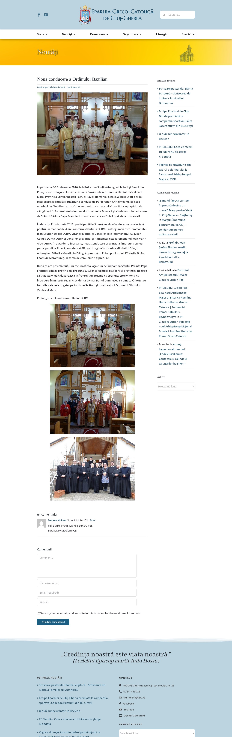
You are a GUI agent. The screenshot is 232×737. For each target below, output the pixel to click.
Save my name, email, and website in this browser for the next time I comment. (90, 613)
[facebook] (39, 15)
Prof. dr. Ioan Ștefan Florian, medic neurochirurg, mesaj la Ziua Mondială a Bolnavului (173, 252)
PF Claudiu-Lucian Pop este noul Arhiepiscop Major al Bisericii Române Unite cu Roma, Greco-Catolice (175, 326)
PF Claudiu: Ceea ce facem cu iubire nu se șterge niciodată (176, 151)
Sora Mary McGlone (57, 520)
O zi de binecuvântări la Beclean (59, 711)
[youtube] (46, 15)
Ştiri (79, 87)
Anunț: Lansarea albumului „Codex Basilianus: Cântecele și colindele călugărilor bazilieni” (173, 353)
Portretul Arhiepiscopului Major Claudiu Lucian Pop (174, 274)
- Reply (92, 520)
